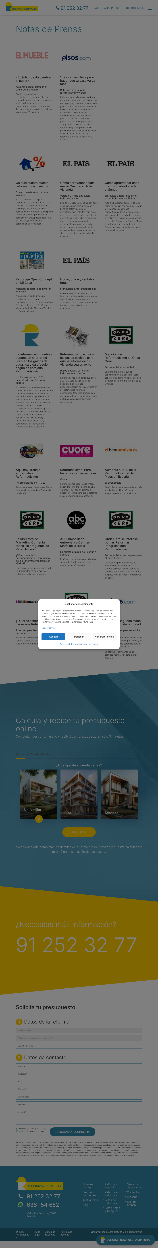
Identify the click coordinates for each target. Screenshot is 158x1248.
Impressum (93, 644)
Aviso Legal (65, 644)
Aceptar (53, 636)
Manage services (49, 628)
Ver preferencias (104, 636)
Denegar (79, 636)
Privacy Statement (79, 644)
